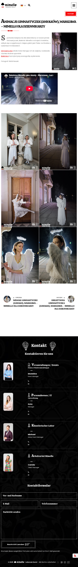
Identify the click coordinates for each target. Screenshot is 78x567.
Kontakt (71, 14)
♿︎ (75, 555)
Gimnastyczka (6, 51)
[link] (58, 562)
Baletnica (5, 56)
